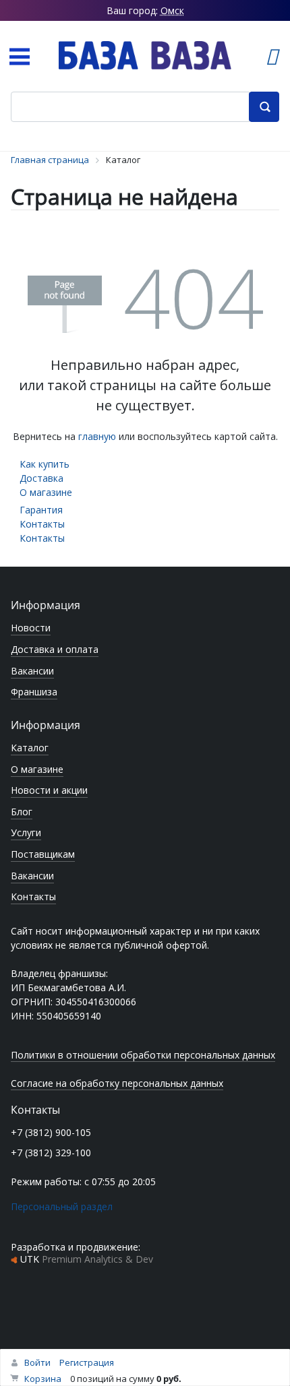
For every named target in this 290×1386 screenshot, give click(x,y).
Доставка (41, 478)
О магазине (46, 492)
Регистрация (86, 1362)
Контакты (42, 523)
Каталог (30, 747)
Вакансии (32, 670)
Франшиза (34, 691)
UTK (86, 1259)
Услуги (26, 832)
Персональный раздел (62, 1206)
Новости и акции (49, 790)
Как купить (44, 464)
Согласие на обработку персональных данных (117, 1083)
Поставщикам (43, 854)
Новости (31, 627)
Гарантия (41, 509)
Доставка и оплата (54, 649)
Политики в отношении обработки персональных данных (143, 1054)
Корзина (42, 1379)
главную (97, 436)
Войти (37, 1362)
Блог (21, 811)
